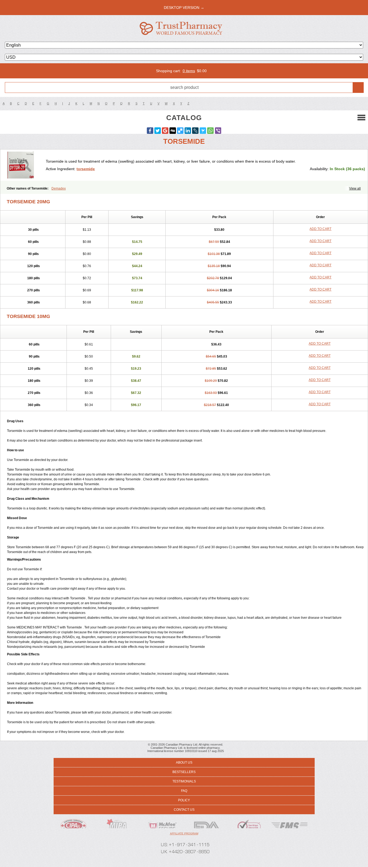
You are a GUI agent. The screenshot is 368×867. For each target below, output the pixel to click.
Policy (184, 800)
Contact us (184, 810)
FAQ (184, 791)
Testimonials (184, 781)
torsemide (86, 169)
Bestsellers (184, 772)
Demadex (58, 188)
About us (184, 762)
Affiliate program (184, 833)
